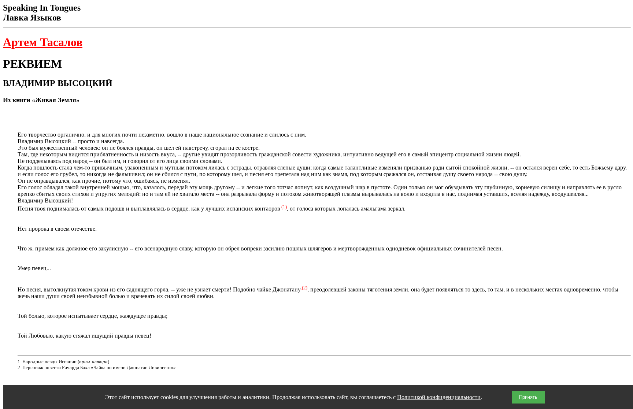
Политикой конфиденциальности (439, 397)
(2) (304, 287)
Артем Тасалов (42, 42)
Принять (528, 397)
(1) (283, 206)
